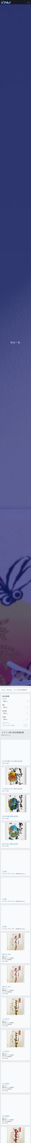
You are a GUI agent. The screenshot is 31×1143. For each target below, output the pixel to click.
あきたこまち (6, 954)
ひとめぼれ (5, 1083)
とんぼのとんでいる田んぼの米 (12, 789)
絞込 (26, 725)
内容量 (4, 717)
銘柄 (3, 705)
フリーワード (5, 723)
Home (3, 690)
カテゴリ (4, 699)
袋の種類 (4, 711)
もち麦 (4, 871)
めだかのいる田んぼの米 (10, 844)
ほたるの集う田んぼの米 (10, 816)
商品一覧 (9, 690)
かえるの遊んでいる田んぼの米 (12, 761)
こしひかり (5, 1019)
